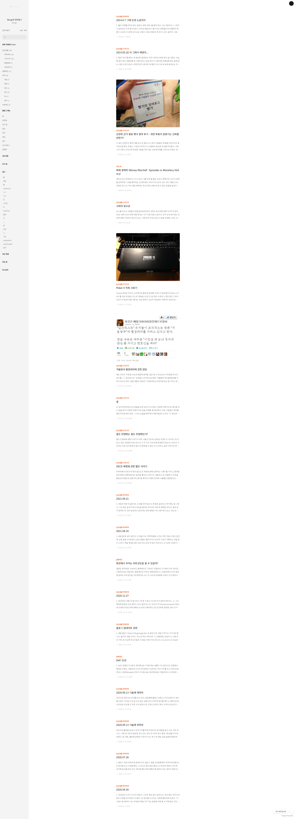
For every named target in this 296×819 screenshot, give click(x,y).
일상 (3, 128)
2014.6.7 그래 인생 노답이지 (131, 20)
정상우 (291, 816)
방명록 (4, 149)
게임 (6, 79)
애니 (6, 92)
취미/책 (118, 166)
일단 (4, 214)
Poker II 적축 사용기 (126, 288)
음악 (6, 100)
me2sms (6, 210)
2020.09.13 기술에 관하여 (129, 725)
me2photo (7, 240)
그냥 (4, 236)
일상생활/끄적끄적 (122, 48)
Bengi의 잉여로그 (14, 19)
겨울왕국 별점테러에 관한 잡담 (131, 369)
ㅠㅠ (4, 196)
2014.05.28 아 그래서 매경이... (132, 52)
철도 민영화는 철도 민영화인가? (132, 434)
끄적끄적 (9, 58)
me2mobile (7, 244)
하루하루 (9, 54)
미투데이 (6, 104)
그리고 (5, 203)
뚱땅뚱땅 (8, 63)
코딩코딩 (8, 67)
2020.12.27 (122, 595)
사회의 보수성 (123, 206)
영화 (6, 83)
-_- (4, 222)
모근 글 (4, 124)
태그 (3, 141)
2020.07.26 (122, 757)
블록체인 (6, 71)
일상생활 (7, 50)
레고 (6, 88)
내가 (4, 247)
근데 (4, 229)
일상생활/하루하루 (122, 16)
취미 (5, 75)
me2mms (7, 188)
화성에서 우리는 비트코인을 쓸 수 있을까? (137, 563)
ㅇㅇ (4, 192)
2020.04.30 (122, 789)
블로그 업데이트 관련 (126, 628)
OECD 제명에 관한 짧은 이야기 (131, 466)
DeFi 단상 (121, 660)
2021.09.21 (122, 498)
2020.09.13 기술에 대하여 (129, 692)
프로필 (4, 120)
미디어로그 (6, 145)
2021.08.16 (122, 531)
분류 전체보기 (9, 44)
